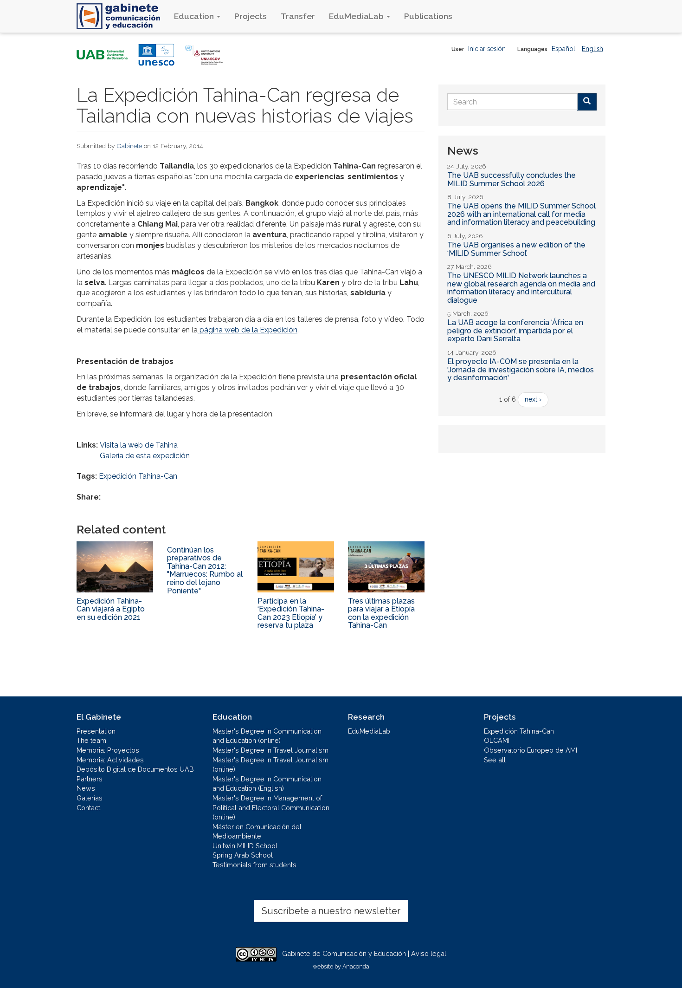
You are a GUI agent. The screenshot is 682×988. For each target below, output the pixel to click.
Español (563, 48)
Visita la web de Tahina (139, 445)
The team (91, 740)
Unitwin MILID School (244, 846)
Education (195, 16)
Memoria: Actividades (110, 760)
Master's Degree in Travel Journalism (270, 750)
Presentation (96, 731)
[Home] (122, 16)
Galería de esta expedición (145, 455)
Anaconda (355, 966)
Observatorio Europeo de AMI (530, 750)
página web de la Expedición (247, 329)
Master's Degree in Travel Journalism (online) (270, 765)
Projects (250, 16)
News (86, 788)
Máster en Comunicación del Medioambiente (257, 831)
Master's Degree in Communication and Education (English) (267, 784)
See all (495, 760)
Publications (428, 16)
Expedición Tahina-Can (138, 476)
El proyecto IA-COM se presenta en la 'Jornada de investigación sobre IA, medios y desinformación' (520, 369)
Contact (88, 808)
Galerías (90, 798)
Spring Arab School (242, 855)
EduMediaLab (357, 16)
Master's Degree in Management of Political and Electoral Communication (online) (270, 807)
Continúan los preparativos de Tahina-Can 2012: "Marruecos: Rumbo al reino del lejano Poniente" (205, 570)
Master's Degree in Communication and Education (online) (267, 736)
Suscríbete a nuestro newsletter (331, 910)
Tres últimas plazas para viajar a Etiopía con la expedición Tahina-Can (381, 613)
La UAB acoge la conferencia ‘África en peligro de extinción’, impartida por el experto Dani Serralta (515, 330)
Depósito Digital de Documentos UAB (135, 769)
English (592, 48)
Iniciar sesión (487, 48)
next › (533, 399)
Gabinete (129, 146)
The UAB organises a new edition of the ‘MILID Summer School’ (516, 249)
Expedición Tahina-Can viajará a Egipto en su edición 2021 (111, 609)
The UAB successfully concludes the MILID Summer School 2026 (511, 179)
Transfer (298, 16)
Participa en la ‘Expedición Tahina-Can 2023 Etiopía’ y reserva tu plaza (290, 613)
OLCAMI (496, 740)
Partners (90, 779)
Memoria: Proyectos (108, 750)
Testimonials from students (254, 865)
